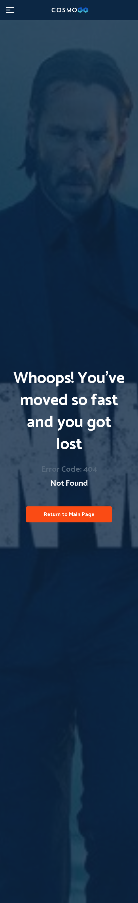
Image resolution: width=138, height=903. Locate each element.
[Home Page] (69, 10)
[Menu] (10, 10)
